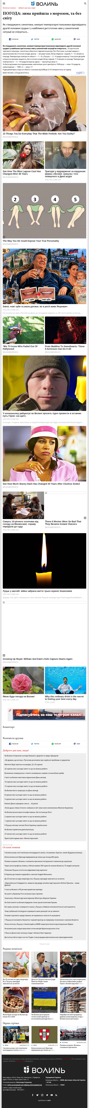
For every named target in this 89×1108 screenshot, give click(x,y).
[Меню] (4, 4)
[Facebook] (32, 1095)
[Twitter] (37, 1095)
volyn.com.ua (67, 1059)
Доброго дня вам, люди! (27, 8)
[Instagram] (42, 1095)
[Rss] (56, 1095)
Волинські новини (9, 8)
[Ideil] (44, 1100)
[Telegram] (47, 1095)
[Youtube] (51, 1095)
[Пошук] (85, 3)
